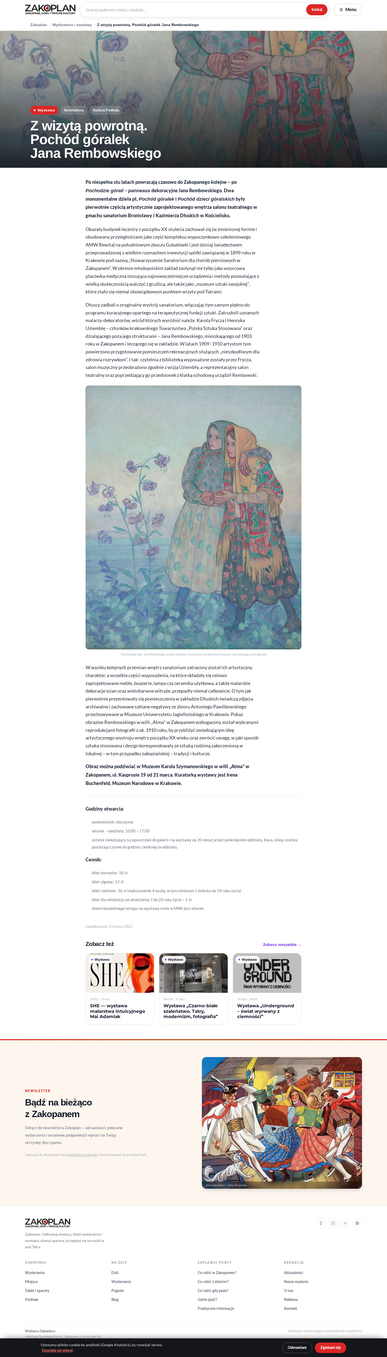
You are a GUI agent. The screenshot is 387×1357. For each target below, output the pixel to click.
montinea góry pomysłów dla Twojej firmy (332, 1331)
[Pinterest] (357, 1223)
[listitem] (120, 988)
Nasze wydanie (296, 1282)
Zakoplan (38, 25)
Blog (114, 1300)
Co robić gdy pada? (213, 1291)
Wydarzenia (34, 1273)
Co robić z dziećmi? (213, 1282)
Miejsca (31, 1282)
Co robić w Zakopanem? (217, 1273)
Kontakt (290, 1309)
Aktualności (293, 1273)
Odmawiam (297, 1348)
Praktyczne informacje (216, 1309)
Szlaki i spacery (37, 1291)
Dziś (114, 1273)
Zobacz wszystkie (282, 944)
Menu (350, 10)
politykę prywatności (83, 1154)
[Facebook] (321, 1223)
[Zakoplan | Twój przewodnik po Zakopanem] (50, 9)
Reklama (291, 1300)
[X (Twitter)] (345, 1223)
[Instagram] (333, 1223)
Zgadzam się (330, 1348)
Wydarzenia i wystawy (72, 25)
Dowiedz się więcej (57, 1351)
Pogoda (117, 1291)
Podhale (31, 1300)
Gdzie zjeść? (207, 1300)
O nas (288, 1291)
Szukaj (316, 10)
